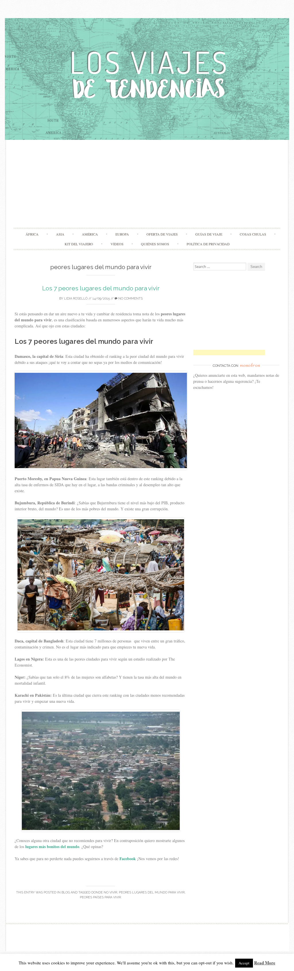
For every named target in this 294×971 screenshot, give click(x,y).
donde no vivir (104, 892)
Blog (65, 892)
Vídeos (117, 244)
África (32, 234)
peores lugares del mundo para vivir (152, 892)
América (90, 234)
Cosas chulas (253, 234)
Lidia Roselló (76, 298)
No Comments (130, 298)
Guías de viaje (208, 234)
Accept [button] (244, 963)
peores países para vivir (100, 897)
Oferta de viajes (162, 234)
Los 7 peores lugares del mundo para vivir (101, 288)
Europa (122, 234)
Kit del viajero (79, 244)
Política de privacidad (208, 244)
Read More (264, 963)
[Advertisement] (147, 184)
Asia (60, 234)
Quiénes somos (155, 244)
